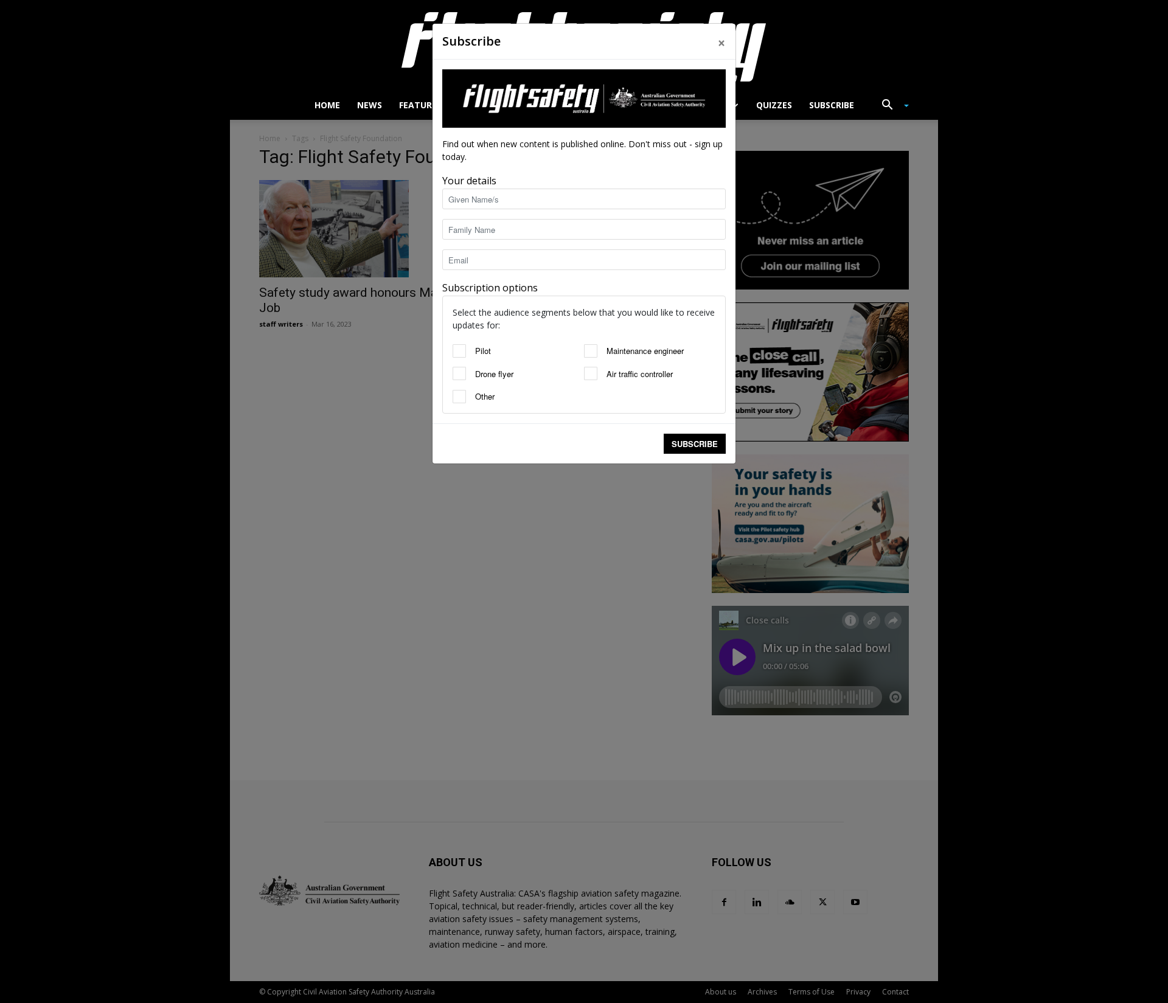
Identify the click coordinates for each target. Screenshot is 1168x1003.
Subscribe (695, 443)
